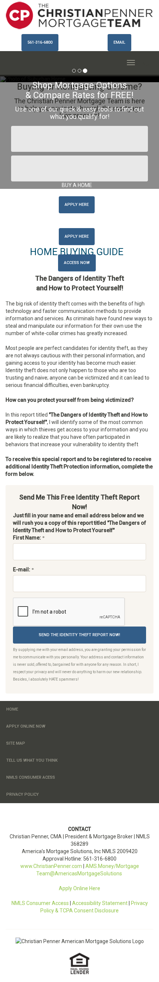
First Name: (27, 538)
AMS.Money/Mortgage (112, 866)
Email (119, 42)
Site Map (15, 743)
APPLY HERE (77, 204)
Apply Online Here (79, 888)
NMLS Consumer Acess (30, 777)
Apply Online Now (25, 726)
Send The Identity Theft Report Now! (79, 634)
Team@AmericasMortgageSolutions (79, 873)
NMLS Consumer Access (40, 903)
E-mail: (22, 569)
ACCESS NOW (77, 262)
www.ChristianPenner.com (51, 866)
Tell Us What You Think (32, 760)
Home (12, 709)
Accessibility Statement (100, 903)
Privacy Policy (22, 794)
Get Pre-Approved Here (79, 168)
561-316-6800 (40, 42)
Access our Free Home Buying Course (79, 138)
